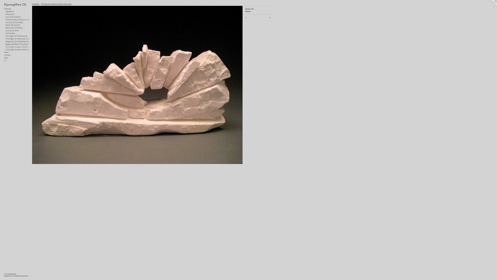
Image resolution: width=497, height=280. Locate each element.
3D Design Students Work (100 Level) (18, 47)
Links (6, 58)
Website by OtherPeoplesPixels (16, 276)
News (6, 52)
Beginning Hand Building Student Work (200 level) (18, 41)
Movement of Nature (14, 28)
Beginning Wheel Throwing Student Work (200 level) (18, 44)
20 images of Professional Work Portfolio (18, 36)
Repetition (10, 11)
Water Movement (13, 25)
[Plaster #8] (137, 85)
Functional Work (12, 30)
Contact (7, 55)
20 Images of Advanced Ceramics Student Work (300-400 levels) (18, 38)
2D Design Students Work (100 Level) (18, 49)
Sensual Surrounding (14, 22)
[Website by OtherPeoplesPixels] (492, 5)
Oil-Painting (10, 33)
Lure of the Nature (13, 17)
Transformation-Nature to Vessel (18, 19)
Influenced (10, 14)
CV (5, 60)
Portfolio (7, 9)
